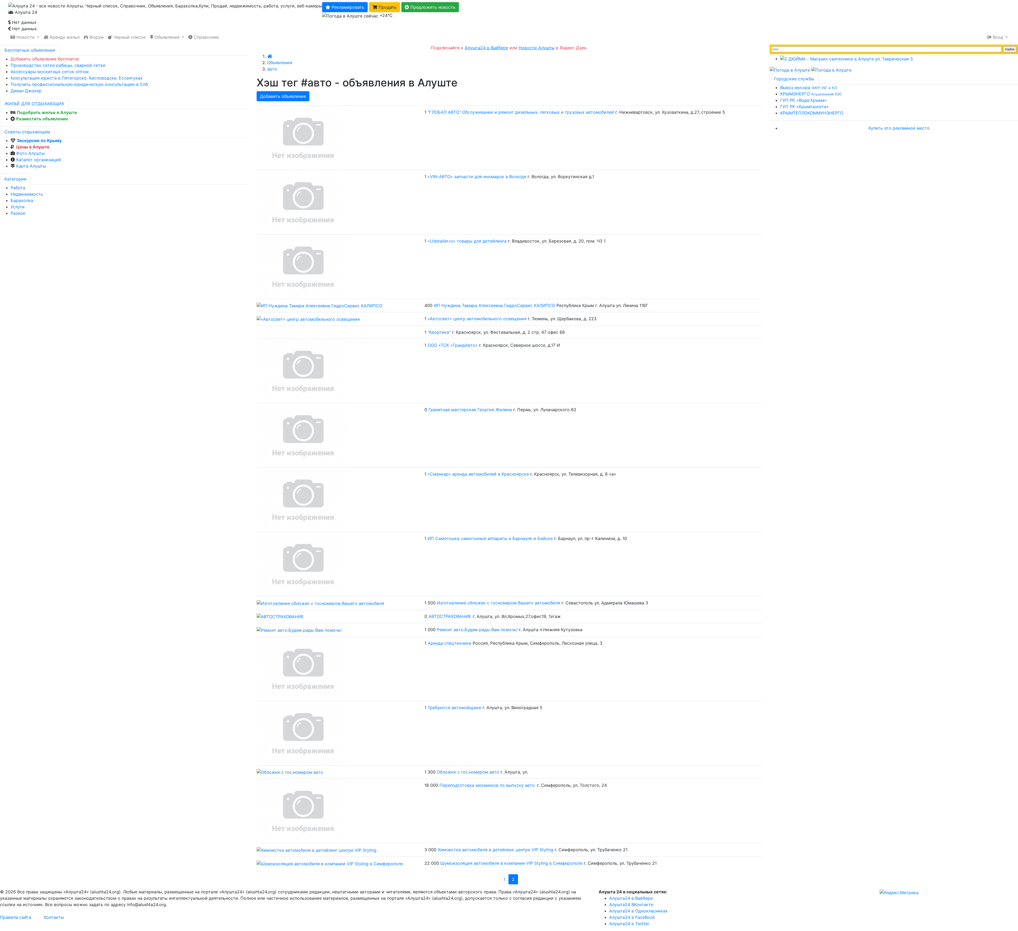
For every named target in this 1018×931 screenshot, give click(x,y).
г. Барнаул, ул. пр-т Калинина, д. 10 (590, 538)
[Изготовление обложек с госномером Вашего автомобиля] (320, 602)
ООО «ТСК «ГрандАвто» (453, 345)
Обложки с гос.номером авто (468, 772)
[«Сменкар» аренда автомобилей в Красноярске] (303, 499)
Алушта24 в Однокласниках (638, 911)
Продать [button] (387, 7)
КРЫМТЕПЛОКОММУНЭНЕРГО (811, 113)
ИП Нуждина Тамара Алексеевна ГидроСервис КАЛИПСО (494, 305)
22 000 (431, 863)
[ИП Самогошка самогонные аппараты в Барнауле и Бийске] (303, 563)
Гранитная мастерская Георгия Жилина (470, 409)
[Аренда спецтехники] (303, 668)
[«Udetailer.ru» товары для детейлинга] (303, 266)
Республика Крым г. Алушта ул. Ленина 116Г (602, 305)
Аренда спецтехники (449, 643)
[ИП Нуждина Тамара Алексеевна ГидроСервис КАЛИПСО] (319, 305)
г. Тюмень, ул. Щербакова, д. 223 (562, 318)
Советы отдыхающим (27, 131)
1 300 (430, 772)
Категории (16, 179)
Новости (25, 37)
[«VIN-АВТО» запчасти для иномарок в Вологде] (303, 201)
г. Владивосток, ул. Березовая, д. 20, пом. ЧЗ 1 (556, 241)
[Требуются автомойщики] (303, 732)
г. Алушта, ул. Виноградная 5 (512, 707)
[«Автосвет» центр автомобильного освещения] (308, 318)
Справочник (205, 37)
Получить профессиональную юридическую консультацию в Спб (79, 84)
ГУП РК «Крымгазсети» (804, 106)
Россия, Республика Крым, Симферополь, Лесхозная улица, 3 (537, 643)
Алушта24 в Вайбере (631, 898)
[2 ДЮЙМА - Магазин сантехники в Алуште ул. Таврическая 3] (846, 58)
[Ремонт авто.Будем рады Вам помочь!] (299, 629)
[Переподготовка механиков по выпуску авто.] (303, 810)
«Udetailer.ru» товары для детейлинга (467, 241)
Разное (18, 213)
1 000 (430, 629)
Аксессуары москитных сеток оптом (50, 71)
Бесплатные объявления (30, 50)
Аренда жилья (64, 37)
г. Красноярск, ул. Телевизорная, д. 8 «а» (573, 474)
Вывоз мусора (808, 87)
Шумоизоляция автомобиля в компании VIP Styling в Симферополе (511, 863)
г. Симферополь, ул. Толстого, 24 (572, 785)
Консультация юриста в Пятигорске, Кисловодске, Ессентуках (77, 78)
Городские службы (794, 78)
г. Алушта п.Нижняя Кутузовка (550, 629)
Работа (18, 187)
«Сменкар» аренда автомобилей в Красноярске (478, 474)
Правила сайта (15, 917)
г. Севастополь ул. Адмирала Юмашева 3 (604, 602)
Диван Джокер (26, 90)
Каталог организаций (38, 159)
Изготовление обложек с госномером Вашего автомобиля (498, 602)
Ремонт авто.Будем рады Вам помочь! (477, 629)
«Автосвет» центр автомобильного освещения (477, 318)
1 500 (430, 602)
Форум (96, 37)
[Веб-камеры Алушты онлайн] (831, 69)
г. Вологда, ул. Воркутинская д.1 (561, 176)
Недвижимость (27, 194)
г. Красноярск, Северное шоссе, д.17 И (519, 345)
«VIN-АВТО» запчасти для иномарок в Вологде (477, 176)
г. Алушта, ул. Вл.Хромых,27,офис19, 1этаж (517, 616)
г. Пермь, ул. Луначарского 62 (544, 409)
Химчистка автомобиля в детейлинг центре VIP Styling (495, 849)
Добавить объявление (283, 96)
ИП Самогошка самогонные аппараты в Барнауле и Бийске (490, 538)
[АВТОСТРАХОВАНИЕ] (280, 616)
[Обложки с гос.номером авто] (290, 772)
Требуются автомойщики (454, 707)
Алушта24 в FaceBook (632, 917)
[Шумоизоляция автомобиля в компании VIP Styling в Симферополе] (330, 863)
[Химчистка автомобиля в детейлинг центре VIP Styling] (316, 849)
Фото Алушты (30, 153)
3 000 (430, 849)
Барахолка (22, 200)
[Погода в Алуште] (790, 69)
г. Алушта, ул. (514, 772)
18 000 (431, 785)
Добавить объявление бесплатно (45, 59)
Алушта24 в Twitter (629, 923)
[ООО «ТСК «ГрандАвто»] (303, 370)
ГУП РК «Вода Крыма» (803, 100)
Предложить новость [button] (432, 7)
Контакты (54, 917)
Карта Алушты (31, 166)
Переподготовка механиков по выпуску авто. (488, 785)
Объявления (167, 37)
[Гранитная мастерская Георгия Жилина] (303, 434)
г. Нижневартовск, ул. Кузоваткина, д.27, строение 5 (670, 112)
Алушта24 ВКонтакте (631, 904)
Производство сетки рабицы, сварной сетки (58, 65)
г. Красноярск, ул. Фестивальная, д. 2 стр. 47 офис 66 (508, 332)
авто (272, 69)
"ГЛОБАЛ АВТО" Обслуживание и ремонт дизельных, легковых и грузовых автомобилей (521, 112)
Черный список (129, 37)
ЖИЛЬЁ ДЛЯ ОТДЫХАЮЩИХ (34, 103)
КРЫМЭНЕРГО (811, 93)
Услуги (18, 206)
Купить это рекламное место (899, 128)
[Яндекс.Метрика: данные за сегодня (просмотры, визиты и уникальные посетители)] (899, 892)
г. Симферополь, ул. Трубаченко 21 (591, 849)
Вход (997, 37)
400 (428, 305)
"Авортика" (440, 332)
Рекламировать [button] (347, 7)
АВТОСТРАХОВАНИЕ (449, 616)
